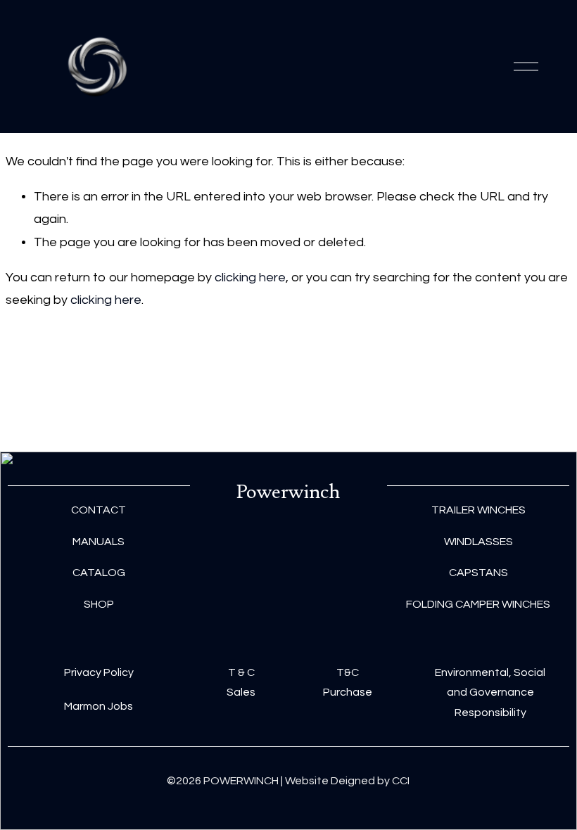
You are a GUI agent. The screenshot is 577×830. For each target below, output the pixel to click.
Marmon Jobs (98, 706)
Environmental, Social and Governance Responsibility (490, 693)
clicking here (250, 277)
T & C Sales (241, 682)
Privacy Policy (99, 672)
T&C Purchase (347, 682)
